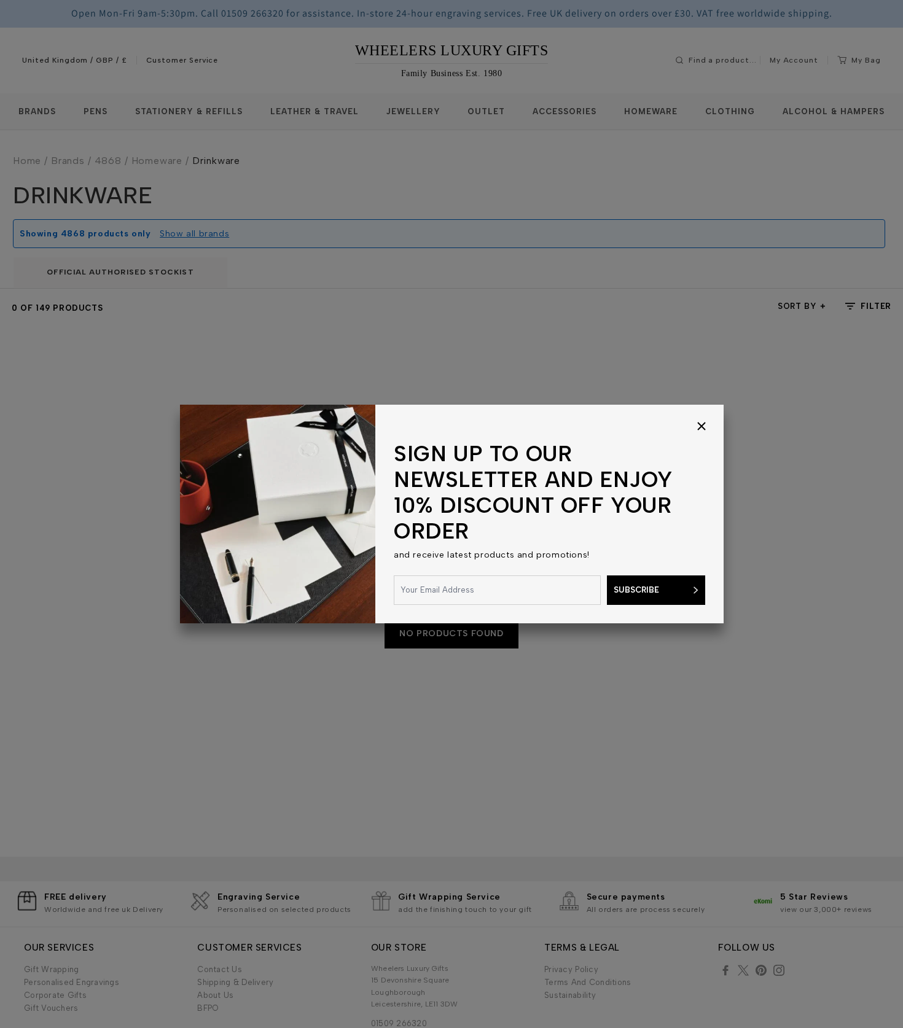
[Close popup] (701, 427)
